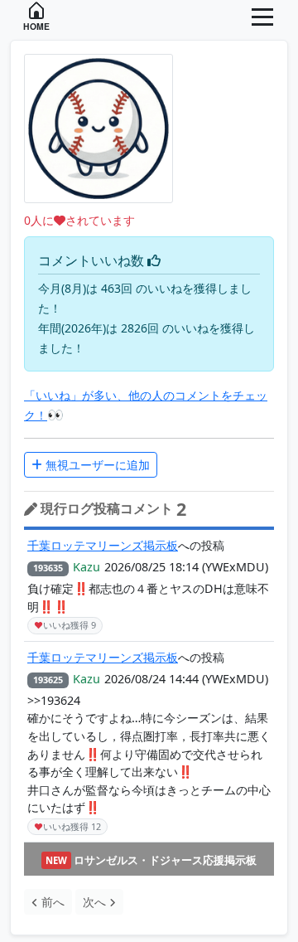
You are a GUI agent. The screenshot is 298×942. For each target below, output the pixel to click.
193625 (48, 679)
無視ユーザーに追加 (96, 465)
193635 (48, 567)
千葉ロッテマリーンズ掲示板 (102, 545)
